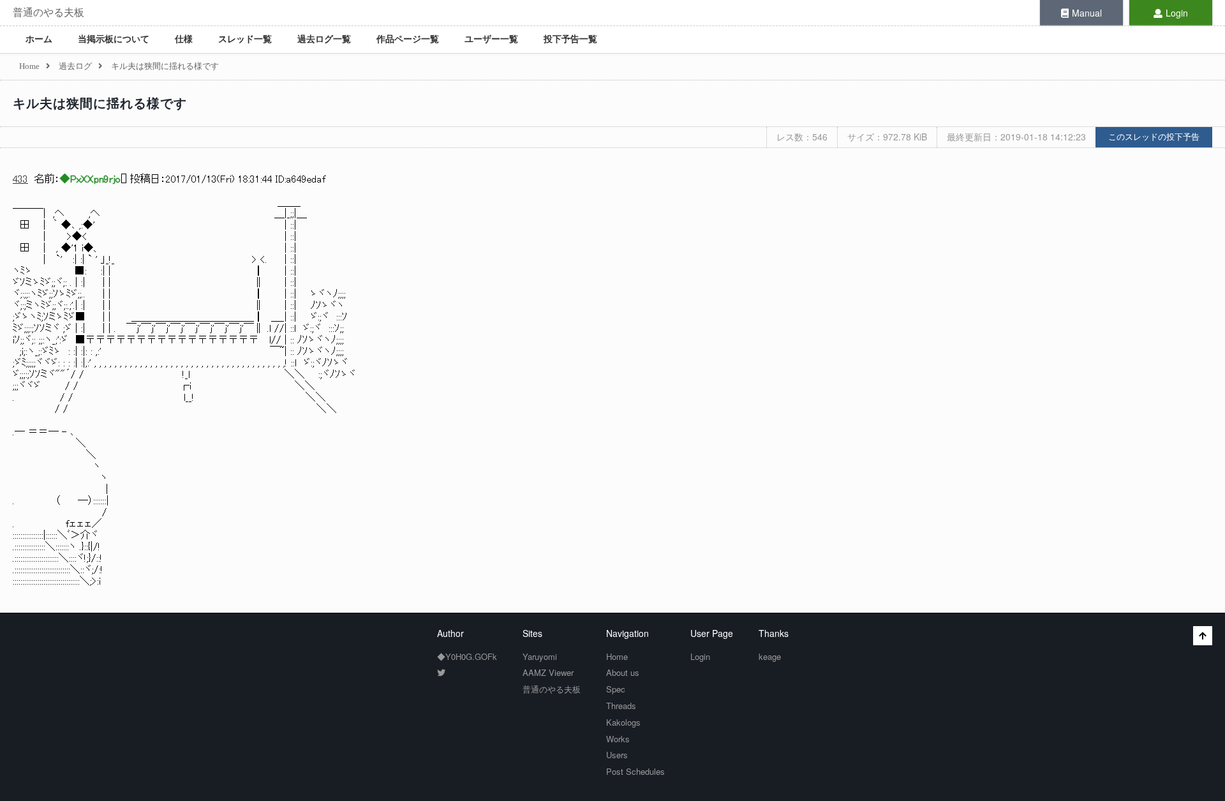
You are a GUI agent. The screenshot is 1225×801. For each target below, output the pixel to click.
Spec (615, 689)
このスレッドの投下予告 (1153, 137)
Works (618, 739)
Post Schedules (635, 771)
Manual (1087, 12)
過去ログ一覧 (324, 39)
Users (617, 755)
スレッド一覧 (245, 39)
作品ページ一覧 (407, 39)
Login (1177, 12)
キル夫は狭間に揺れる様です (100, 103)
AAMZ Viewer (548, 672)
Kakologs (623, 722)
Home (617, 656)
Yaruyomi (540, 656)
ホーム (39, 39)
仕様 (184, 39)
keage (770, 656)
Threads (621, 706)
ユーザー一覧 (491, 39)
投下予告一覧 (570, 39)
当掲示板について (113, 39)
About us (622, 672)
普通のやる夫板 (48, 12)
